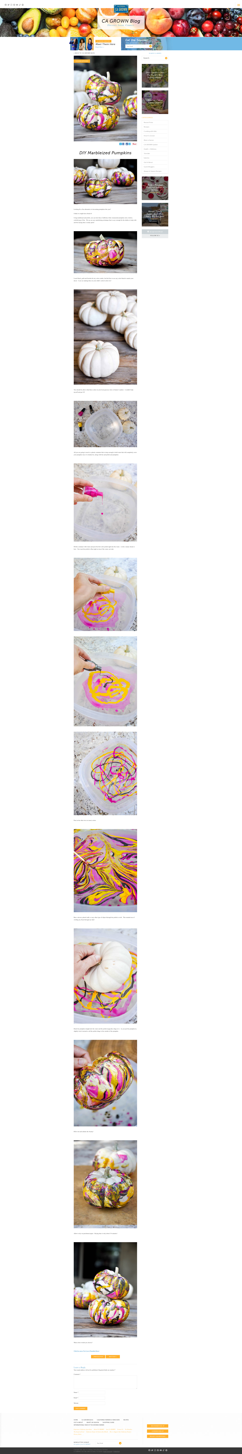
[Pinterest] (14, 5)
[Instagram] (11, 5)
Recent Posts (148, 122)
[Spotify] (23, 6)
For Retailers (128, 1429)
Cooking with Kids (150, 131)
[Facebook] (6, 5)
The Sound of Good (79, 1432)
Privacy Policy (77, 1434)
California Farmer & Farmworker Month (97, 1432)
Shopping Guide (108, 1422)
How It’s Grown (149, 136)
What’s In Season (93, 1422)
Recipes (146, 127)
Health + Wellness (150, 149)
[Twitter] (9, 5)
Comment (77, 1374)
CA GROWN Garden (151, 145)
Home (76, 1420)
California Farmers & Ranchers (108, 1420)
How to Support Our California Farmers (120, 1432)
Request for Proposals (157, 1436)
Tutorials (147, 153)
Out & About (148, 162)
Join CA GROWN (110, 1429)
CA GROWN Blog (87, 1420)
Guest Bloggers (149, 167)
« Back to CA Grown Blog (84, 53)
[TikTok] (20, 5)
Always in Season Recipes (152, 171)
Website (76, 1403)
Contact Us (120, 1429)
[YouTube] (17, 5)
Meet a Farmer (149, 140)
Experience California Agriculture (83, 1429)
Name (76, 1392)
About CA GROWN (99, 1429)
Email (76, 1398)
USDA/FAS (116, 1451)
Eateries (146, 158)
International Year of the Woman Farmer (89, 1425)
